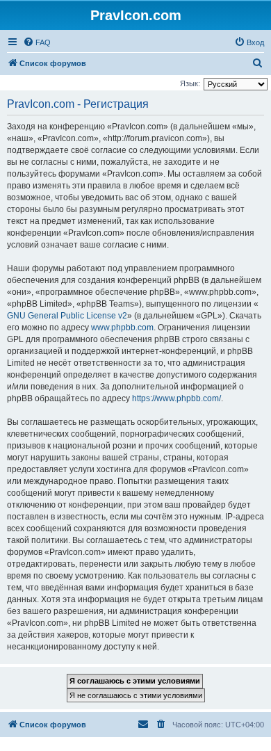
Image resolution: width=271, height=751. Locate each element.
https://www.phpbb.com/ (176, 398)
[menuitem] (37, 42)
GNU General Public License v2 (67, 316)
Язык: (190, 83)
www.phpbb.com (122, 327)
